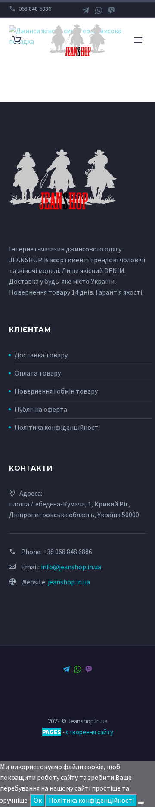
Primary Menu (138, 40)
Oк (38, 800)
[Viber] (111, 10)
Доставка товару (41, 355)
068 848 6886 (35, 8)
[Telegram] (85, 10)
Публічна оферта (41, 409)
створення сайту (89, 732)
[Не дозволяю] (140, 802)
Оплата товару (38, 373)
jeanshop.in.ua (69, 581)
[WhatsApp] (98, 10)
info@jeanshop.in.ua (71, 566)
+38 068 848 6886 (67, 551)
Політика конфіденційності (57, 427)
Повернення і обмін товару (56, 391)
